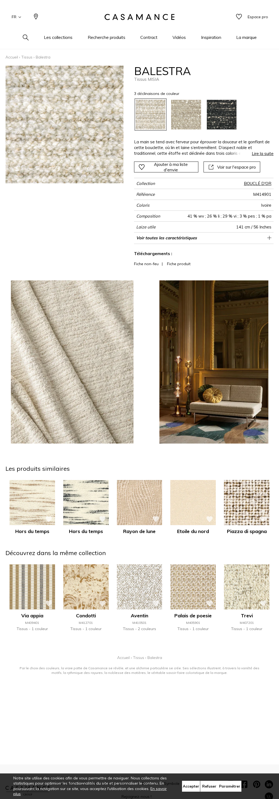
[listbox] (201, 115)
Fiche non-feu (146, 263)
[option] (151, 115)
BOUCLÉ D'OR (257, 183)
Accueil (11, 57)
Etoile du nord (193, 531)
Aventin (139, 615)
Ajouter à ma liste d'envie (171, 167)
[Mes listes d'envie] (239, 17)
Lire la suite (263, 153)
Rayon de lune (139, 531)
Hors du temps (32, 531)
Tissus (26, 57)
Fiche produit (178, 263)
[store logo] (139, 17)
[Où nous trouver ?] (36, 17)
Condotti (86, 615)
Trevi (247, 615)
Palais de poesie (193, 615)
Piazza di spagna (247, 531)
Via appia (32, 615)
